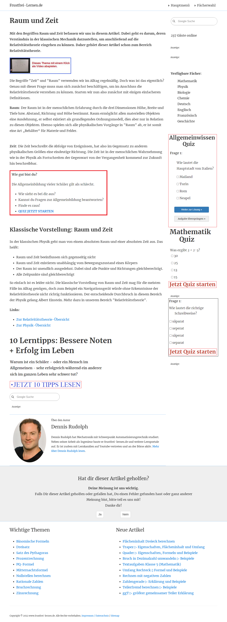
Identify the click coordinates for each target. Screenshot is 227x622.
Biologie (183, 92)
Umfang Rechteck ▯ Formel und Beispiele (155, 570)
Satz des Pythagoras (32, 553)
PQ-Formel (25, 564)
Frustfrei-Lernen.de (26, 5)
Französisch (187, 115)
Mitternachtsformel (32, 570)
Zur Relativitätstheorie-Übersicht (42, 319)
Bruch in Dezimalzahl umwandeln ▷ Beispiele (158, 558)
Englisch (184, 110)
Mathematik (187, 81)
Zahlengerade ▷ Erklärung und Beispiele (154, 582)
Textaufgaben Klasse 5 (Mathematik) (152, 564)
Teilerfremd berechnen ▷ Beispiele (150, 587)
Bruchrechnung (28, 587)
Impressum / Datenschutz (95, 615)
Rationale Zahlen (29, 582)
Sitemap (115, 615)
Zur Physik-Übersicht (33, 325)
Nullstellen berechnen (33, 576)
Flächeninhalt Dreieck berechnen (149, 541)
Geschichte (186, 121)
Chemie (183, 98)
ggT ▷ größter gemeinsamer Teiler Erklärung (158, 593)
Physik (182, 87)
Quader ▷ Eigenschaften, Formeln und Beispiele (160, 553)
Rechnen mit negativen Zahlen (147, 576)
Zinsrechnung (27, 593)
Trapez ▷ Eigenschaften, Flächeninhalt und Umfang (164, 547)
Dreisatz (23, 547)
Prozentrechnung (30, 558)
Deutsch (183, 104)
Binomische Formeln (32, 541)
